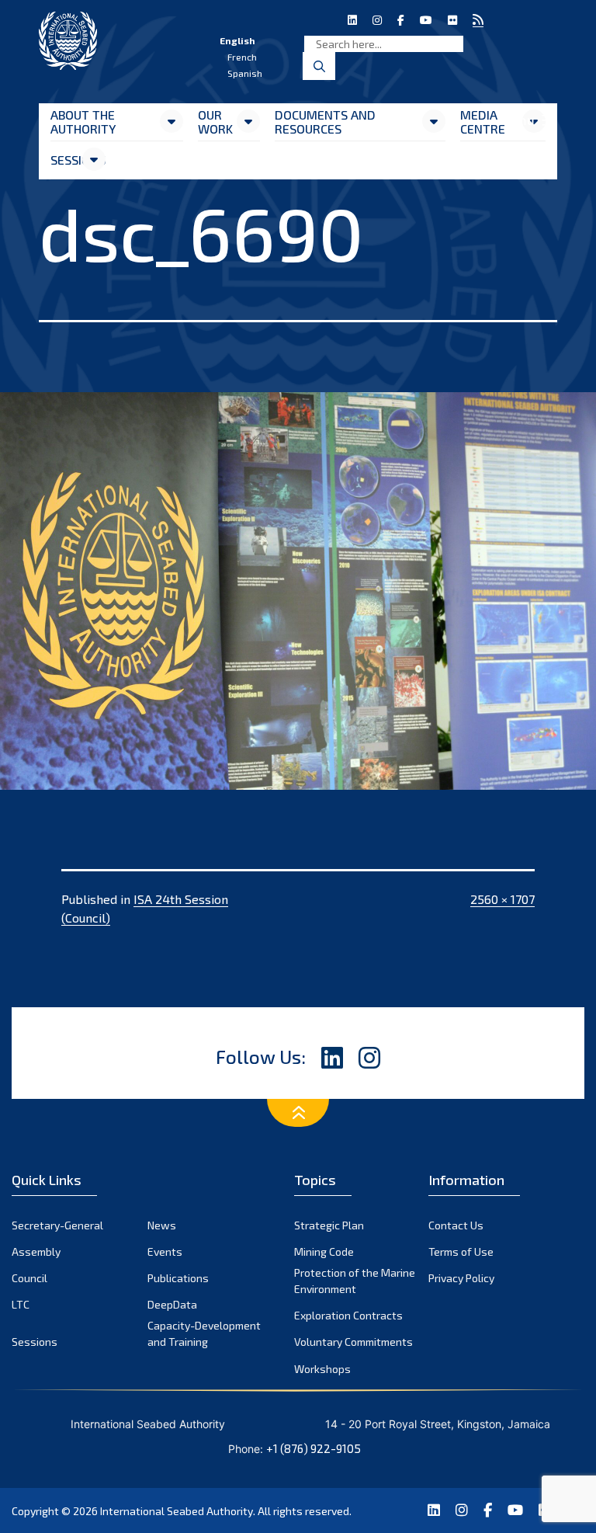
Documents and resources (325, 121)
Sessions (65, 159)
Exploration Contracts (348, 1315)
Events (164, 1251)
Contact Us (455, 1225)
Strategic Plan (329, 1225)
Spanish (244, 73)
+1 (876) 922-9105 (313, 1448)
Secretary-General (57, 1225)
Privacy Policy (461, 1277)
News (161, 1225)
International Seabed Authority (176, 1510)
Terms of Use (461, 1251)
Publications (178, 1277)
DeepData (172, 1304)
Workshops (322, 1368)
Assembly (36, 1251)
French (242, 56)
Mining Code (324, 1251)
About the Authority (83, 121)
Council (29, 1277)
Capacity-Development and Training (204, 1333)
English (237, 40)
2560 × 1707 (502, 899)
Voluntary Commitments (353, 1341)
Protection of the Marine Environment (354, 1280)
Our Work (215, 121)
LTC (20, 1304)
